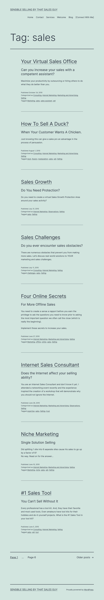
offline (38, 342)
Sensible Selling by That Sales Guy (33, 9)
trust (48, 411)
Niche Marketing (40, 434)
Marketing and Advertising (67, 95)
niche (38, 470)
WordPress (88, 590)
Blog (71, 17)
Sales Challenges (40, 237)
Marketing (31, 101)
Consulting (37, 95)
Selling (23, 98)
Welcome (61, 17)
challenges (31, 273)
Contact (40, 17)
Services (50, 17)
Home (30, 17)
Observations (53, 212)
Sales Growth (36, 182)
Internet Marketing (49, 95)
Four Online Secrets (43, 296)
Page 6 (32, 557)
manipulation (43, 159)
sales (38, 101)
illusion (34, 159)
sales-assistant (46, 101)
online (44, 342)
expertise (31, 411)
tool (37, 532)
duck (29, 159)
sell (54, 101)
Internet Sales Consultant (50, 365)
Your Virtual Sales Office (49, 61)
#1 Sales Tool (36, 493)
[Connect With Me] (85, 17)
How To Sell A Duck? (45, 124)
